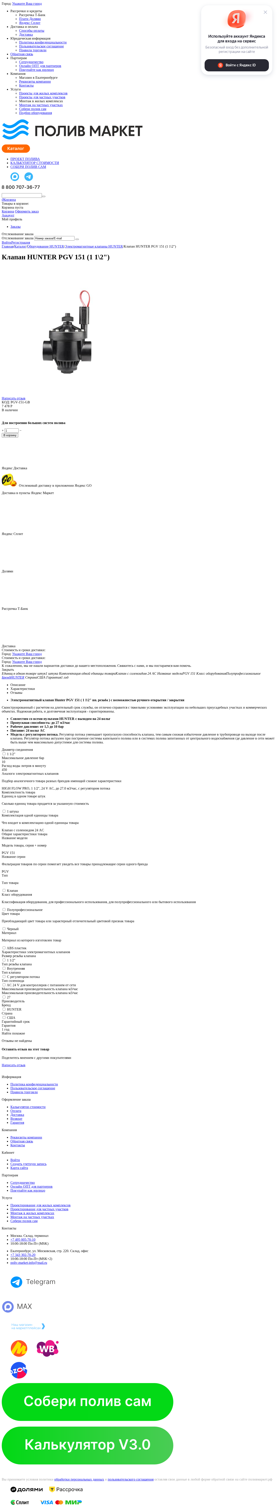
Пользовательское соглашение (41, 46)
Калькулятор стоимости (28, 1107)
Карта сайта (19, 1168)
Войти (6, 242)
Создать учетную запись (28, 1164)
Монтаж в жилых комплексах (32, 1213)
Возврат (16, 1118)
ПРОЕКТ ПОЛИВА (25, 159)
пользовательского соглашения (131, 1479)
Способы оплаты (31, 30)
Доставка (26, 34)
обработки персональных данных (79, 1479)
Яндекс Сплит (29, 23)
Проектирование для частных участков (39, 1209)
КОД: (6, 402)
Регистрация (20, 242)
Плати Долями (30, 19)
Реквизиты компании (35, 81)
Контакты (26, 85)
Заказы (15, 226)
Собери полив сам (32, 109)
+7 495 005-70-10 (22, 1239)
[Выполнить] (77, 239)
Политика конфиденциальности (43, 42)
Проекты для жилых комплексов (43, 93)
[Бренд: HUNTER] (10, 415)
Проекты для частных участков (42, 97)
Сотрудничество (31, 62)
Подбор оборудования (35, 113)
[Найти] (43, 196)
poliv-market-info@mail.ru (28, 1262)
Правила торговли (32, 50)
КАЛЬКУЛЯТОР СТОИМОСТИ (34, 163)
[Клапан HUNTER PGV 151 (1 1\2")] (67, 395)
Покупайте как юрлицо (36, 70)
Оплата (15, 1111)
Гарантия (17, 1122)
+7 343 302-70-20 (22, 1255)
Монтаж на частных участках (41, 105)
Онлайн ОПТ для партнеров (40, 66)
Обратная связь (21, 54)
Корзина (8, 211)
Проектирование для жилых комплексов (40, 1205)
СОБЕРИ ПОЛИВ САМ (28, 167)
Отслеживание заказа (17, 238)
